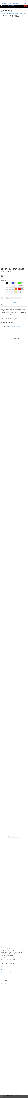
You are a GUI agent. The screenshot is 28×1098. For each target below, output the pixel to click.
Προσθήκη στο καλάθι (15, 297)
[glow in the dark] (16, 283)
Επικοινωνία (16, 3)
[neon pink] (10, 289)
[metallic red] (16, 286)
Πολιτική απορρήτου (5, 967)
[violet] (19, 292)
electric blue (13, 283)
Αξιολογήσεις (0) (7, 322)
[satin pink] (7, 292)
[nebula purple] (22, 286)
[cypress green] (10, 283)
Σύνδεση (24, 3)
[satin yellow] (10, 292)
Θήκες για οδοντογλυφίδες (14, 13)
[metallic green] (13, 286)
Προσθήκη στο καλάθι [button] (11, 424)
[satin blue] (22, 289)
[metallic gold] (10, 286)
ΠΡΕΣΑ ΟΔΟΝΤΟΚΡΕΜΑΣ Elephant (14, 548)
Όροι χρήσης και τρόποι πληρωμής (9, 969)
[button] (7, 283)
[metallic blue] (7, 286)
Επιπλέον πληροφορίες (9, 319)
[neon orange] (7, 289)
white (22, 292)
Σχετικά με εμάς (6, 3)
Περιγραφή (5, 305)
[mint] (19, 286)
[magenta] (22, 283)
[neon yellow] (13, 289)
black (7, 283)
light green (19, 283)
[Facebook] (2, 1)
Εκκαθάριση (8, 294)
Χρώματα (3, 280)
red (19, 289)
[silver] (13, 292)
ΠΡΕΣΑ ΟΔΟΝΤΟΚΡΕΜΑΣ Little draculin (14, 426)
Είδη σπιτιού (14, 12)
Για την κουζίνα (9, 326)
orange (16, 289)
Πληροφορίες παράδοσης (7, 972)
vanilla (16, 292)
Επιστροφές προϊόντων (6, 975)
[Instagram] (5, 1)
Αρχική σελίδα (5, 12)
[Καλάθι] (21, 5)
